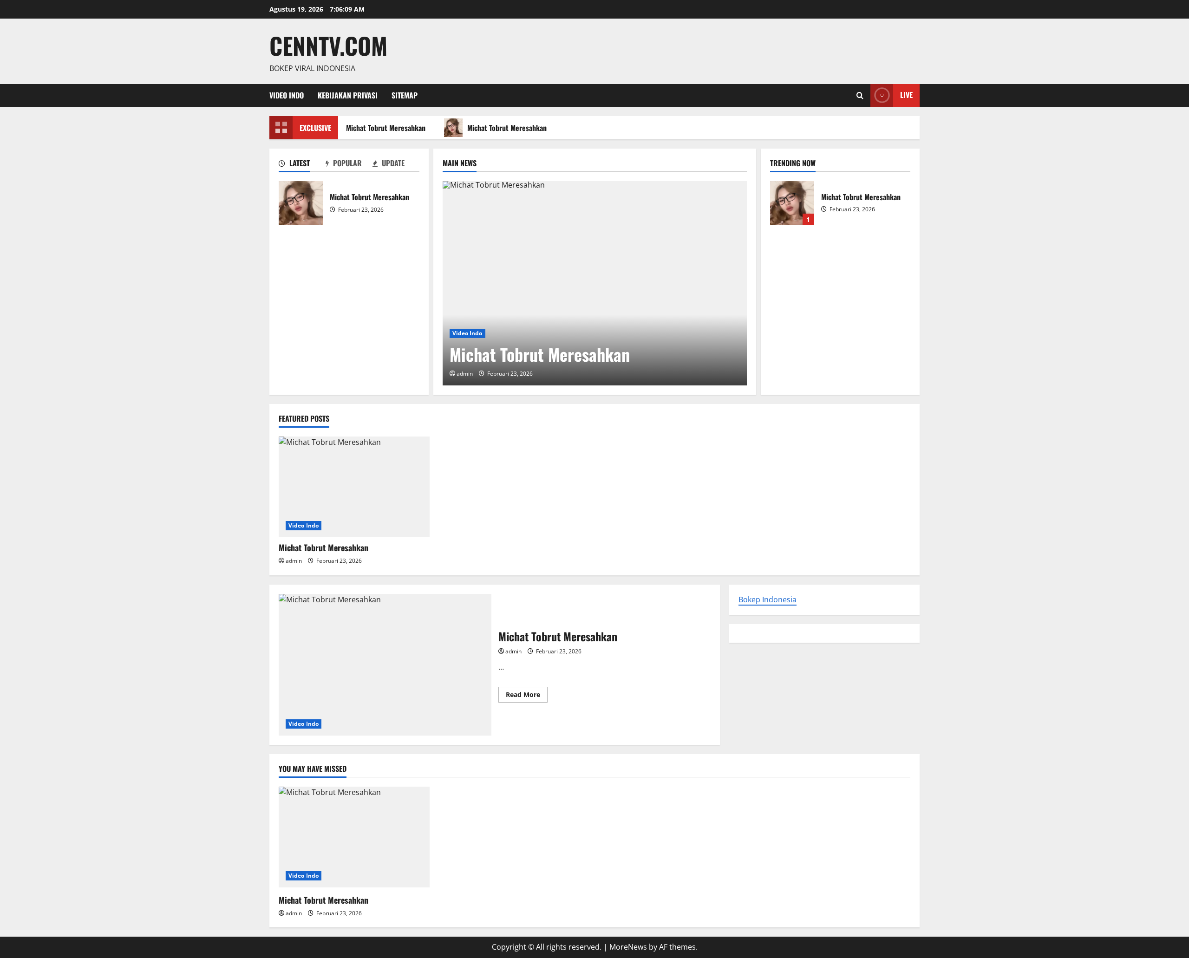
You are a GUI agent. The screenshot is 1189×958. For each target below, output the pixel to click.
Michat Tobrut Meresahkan (383, 127)
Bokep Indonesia (767, 599)
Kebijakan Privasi (348, 95)
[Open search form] (859, 95)
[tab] (302, 165)
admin (465, 374)
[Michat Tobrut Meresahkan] (595, 283)
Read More (527, 696)
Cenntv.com (328, 45)
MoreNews (628, 947)
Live (906, 94)
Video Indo (286, 95)
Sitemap (405, 95)
